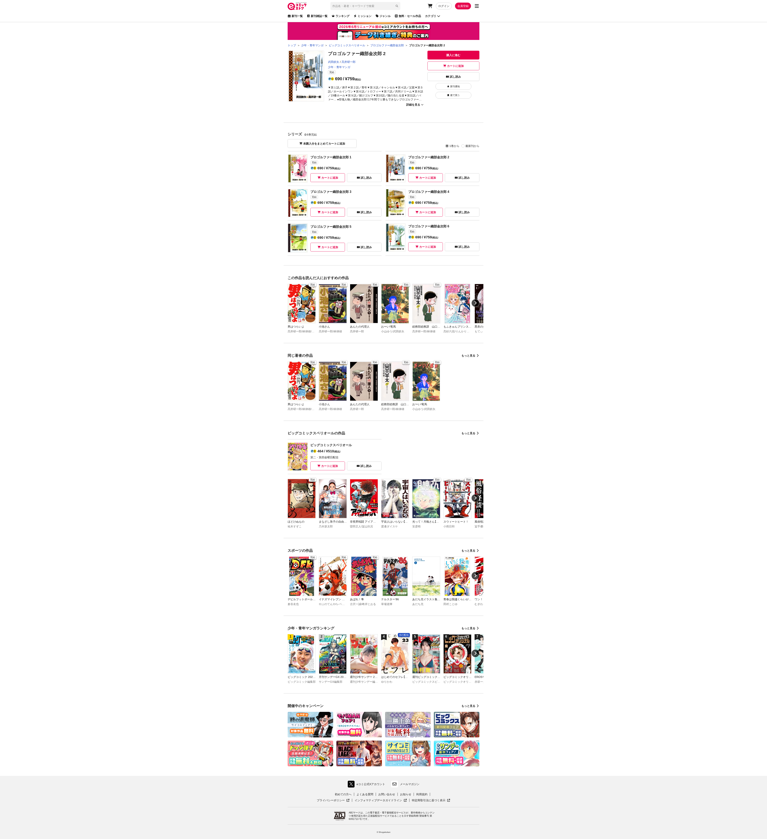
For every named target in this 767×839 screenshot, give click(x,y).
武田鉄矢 (333, 61)
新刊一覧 (297, 16)
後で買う (455, 95)
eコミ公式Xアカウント (367, 785)
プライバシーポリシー (333, 800)
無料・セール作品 (410, 16)
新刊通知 (455, 86)
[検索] (396, 6)
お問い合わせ (386, 794)
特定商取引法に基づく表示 (431, 800)
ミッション (365, 16)
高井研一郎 (349, 61)
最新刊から (472, 146)
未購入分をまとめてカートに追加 (324, 143)
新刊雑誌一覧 (319, 16)
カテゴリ (430, 16)
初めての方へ (343, 794)
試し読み (455, 76)
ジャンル (385, 16)
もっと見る (468, 355)
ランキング (343, 16)
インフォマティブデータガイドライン (378, 800)
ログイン (443, 6)
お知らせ (405, 794)
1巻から (454, 146)
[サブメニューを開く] (476, 6)
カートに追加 (455, 65)
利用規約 (421, 794)
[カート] (430, 6)
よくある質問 (365, 794)
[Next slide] (475, 303)
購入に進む (453, 55)
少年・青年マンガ (339, 67)
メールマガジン (409, 784)
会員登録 (463, 6)
